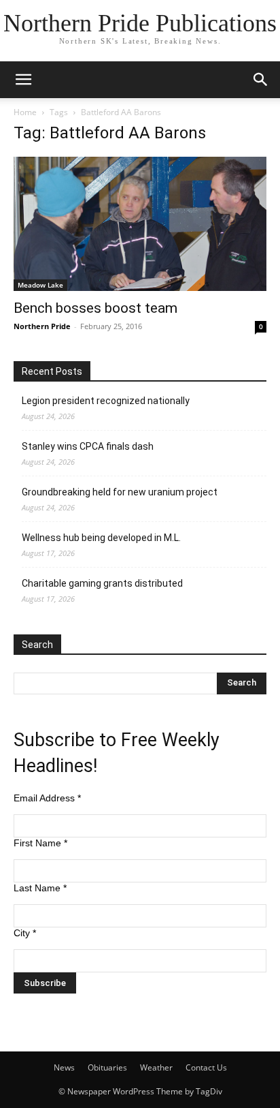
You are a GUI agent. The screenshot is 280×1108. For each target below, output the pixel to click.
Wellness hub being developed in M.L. (101, 537)
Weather (156, 1067)
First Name (40, 842)
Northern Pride (42, 326)
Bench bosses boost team (95, 308)
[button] (23, 79)
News (64, 1067)
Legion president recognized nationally (106, 400)
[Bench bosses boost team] (140, 224)
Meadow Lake (40, 285)
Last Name (40, 887)
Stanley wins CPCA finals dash (88, 446)
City (25, 932)
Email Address (47, 797)
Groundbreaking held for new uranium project (119, 492)
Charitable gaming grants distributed (102, 583)
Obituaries (107, 1067)
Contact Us (206, 1067)
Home (25, 112)
